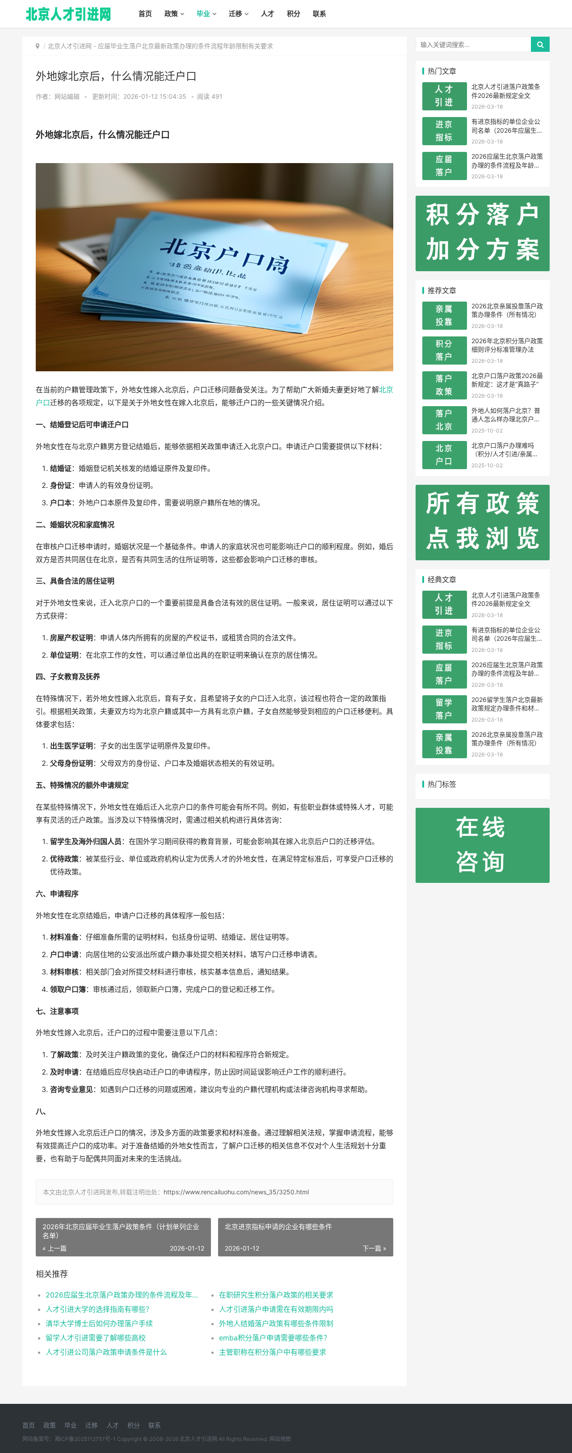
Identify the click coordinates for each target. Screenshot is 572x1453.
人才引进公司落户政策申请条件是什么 (106, 1352)
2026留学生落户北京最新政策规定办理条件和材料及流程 (507, 708)
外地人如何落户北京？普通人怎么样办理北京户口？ (505, 419)
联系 (319, 13)
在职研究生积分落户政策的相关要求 (276, 1294)
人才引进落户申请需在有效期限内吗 (276, 1309)
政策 (171, 13)
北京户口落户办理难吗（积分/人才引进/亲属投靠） (504, 453)
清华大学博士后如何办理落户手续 (99, 1323)
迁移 (235, 13)
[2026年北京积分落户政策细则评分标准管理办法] (444, 342)
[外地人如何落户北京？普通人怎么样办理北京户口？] (444, 412)
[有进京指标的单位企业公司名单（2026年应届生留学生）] (444, 122)
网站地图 (280, 1439)
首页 (145, 13)
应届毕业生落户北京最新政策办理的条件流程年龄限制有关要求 (185, 46)
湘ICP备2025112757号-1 (85, 1439)
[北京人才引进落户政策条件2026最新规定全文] (444, 88)
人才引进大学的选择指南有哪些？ (99, 1309)
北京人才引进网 (70, 46)
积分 (293, 13)
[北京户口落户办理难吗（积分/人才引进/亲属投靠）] (444, 446)
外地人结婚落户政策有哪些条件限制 (276, 1323)
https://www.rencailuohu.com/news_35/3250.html (236, 1192)
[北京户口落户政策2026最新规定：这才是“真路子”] (444, 377)
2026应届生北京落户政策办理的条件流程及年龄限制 (124, 1294)
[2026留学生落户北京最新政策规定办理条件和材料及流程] (444, 701)
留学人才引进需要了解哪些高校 (96, 1337)
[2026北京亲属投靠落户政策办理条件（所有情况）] (444, 307)
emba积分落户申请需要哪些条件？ (275, 1337)
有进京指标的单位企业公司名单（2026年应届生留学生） (507, 130)
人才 (267, 13)
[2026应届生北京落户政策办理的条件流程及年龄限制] (444, 157)
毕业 (203, 13)
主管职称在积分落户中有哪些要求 (272, 1352)
